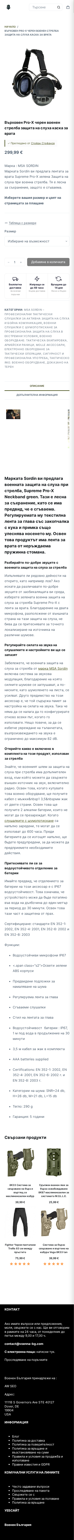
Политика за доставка (28, 1440)
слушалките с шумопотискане (29, 821)
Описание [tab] (37, 385)
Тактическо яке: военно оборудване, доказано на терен (37, 362)
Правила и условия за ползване (35, 1499)
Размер (10, 231)
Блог (15, 1436)
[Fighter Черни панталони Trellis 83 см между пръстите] (20, 1222)
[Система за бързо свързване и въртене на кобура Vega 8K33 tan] (53, 1222)
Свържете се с (23, 1494)
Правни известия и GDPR (31, 1464)
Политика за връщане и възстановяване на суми (30, 1451)
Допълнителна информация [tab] (37, 394)
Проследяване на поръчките (26, 1360)
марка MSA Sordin (53, 668)
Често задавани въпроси (30, 1486)
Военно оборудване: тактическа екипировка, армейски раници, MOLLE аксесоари (36, 340)
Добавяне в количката (48, 262)
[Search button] (58, 7)
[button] (21, 223)
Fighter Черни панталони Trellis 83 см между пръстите (20, 1248)
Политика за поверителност (33, 1444)
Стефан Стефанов (43, 143)
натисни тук (45, 1352)
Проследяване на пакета (30, 1491)
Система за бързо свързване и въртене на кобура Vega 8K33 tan (54, 1248)
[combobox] (42, 7)
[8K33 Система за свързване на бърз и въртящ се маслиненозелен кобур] (20, 1162)
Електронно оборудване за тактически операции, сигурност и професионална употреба (34, 354)
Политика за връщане (28, 1502)
